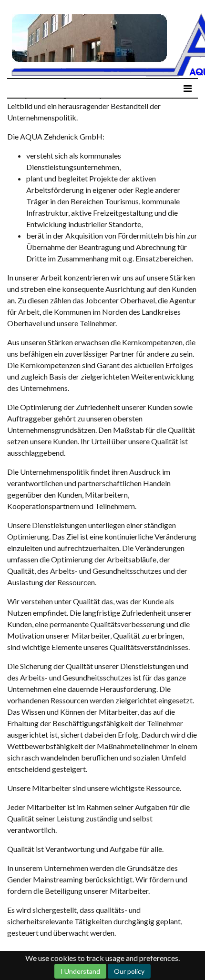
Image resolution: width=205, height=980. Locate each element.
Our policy (129, 971)
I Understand (80, 971)
